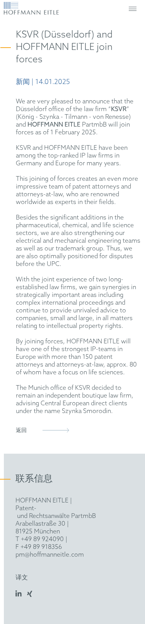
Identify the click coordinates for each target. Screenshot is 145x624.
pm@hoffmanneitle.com (49, 555)
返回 (21, 430)
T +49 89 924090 (39, 539)
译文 (21, 577)
